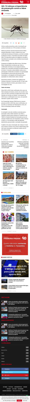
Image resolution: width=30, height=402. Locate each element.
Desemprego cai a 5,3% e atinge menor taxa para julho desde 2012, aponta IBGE (15, 270)
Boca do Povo (4, 350)
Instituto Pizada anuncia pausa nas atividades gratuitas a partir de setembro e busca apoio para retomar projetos (18, 309)
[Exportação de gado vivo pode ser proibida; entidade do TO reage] (21, 175)
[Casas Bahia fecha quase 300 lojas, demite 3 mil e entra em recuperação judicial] (4, 287)
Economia (20, 389)
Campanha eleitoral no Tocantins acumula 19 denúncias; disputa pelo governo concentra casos (18, 316)
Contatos (25, 390)
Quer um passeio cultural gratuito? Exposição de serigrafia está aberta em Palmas (18, 303)
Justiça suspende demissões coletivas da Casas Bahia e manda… (16, 281)
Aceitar (19, 400)
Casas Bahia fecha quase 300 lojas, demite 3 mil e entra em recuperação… (18, 287)
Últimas (2, 361)
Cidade (2, 355)
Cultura (14, 389)
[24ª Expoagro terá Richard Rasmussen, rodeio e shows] (8, 175)
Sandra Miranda (7, 390)
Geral (2, 352)
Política (2, 347)
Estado (2, 358)
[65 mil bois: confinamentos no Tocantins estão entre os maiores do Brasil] (21, 158)
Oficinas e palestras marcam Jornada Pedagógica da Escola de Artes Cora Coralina (23, 144)
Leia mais (25, 400)
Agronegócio (18, 387)
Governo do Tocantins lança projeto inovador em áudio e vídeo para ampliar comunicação (7, 144)
